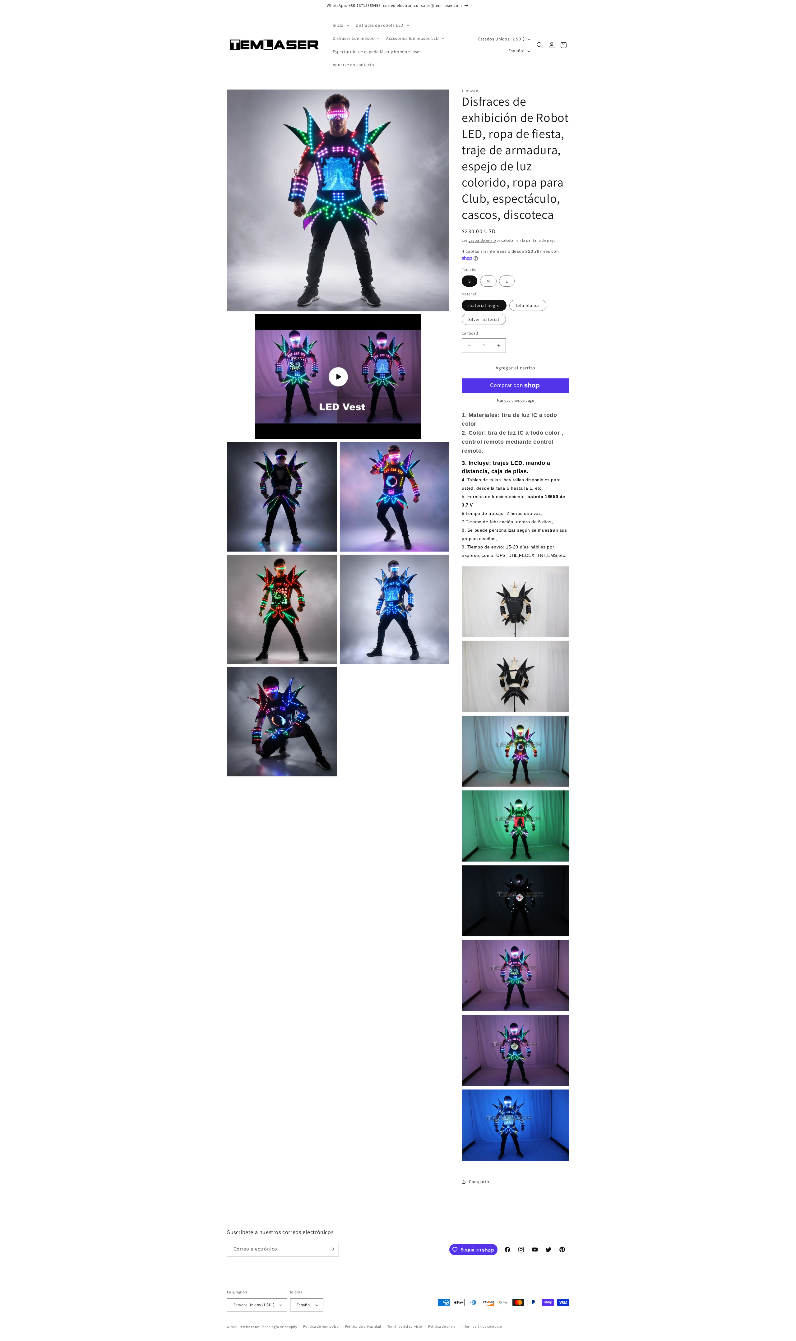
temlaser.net (250, 1327)
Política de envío (442, 1326)
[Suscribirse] (332, 1249)
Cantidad (470, 333)
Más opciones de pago (515, 400)
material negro (484, 305)
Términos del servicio (404, 1326)
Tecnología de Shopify (279, 1327)
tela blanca (528, 305)
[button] (340, 25)
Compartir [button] (479, 1181)
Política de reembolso (321, 1326)
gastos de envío (482, 240)
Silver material (483, 319)
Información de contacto (482, 1326)
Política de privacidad (363, 1326)
